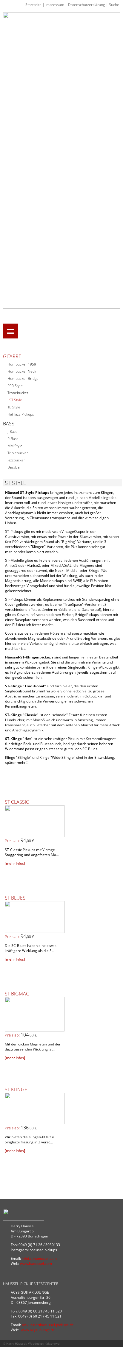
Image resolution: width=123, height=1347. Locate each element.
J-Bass (12, 431)
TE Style (13, 407)
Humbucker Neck (21, 371)
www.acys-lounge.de (38, 1329)
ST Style (15, 399)
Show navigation (10, 331)
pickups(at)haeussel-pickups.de (48, 1324)
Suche (114, 4)
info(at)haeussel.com (39, 1258)
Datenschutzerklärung (86, 4)
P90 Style (15, 385)
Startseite (33, 4)
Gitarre (12, 356)
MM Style (14, 445)
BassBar (14, 467)
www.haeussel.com (36, 1263)
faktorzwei (52, 1343)
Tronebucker (17, 392)
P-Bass (13, 438)
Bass (8, 423)
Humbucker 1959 (21, 364)
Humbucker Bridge (23, 378)
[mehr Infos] (15, 863)
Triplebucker (17, 452)
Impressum (54, 4)
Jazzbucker (16, 460)
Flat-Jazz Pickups (20, 414)
